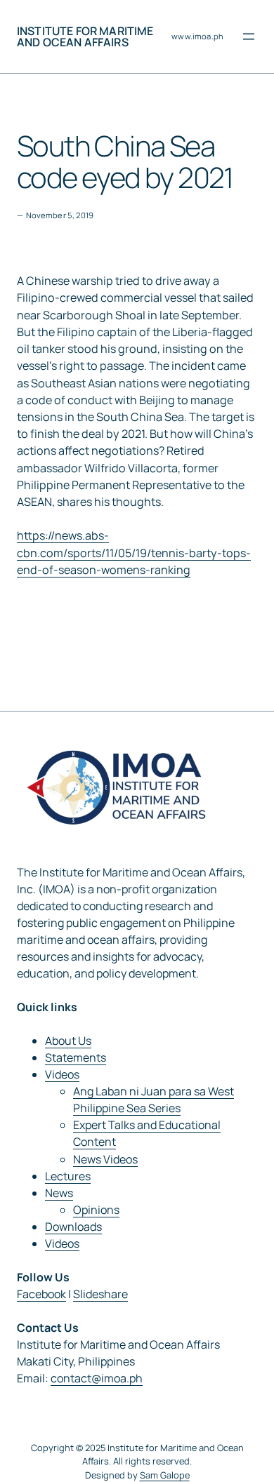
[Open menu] (248, 36)
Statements (75, 1057)
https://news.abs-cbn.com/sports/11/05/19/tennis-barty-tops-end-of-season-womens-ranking (134, 552)
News (59, 1193)
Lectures (68, 1176)
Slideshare (100, 1294)
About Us (68, 1040)
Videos (62, 1074)
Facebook (41, 1294)
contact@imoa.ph (97, 1378)
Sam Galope (165, 1475)
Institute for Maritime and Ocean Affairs (85, 36)
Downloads (73, 1226)
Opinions (96, 1209)
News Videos (105, 1159)
